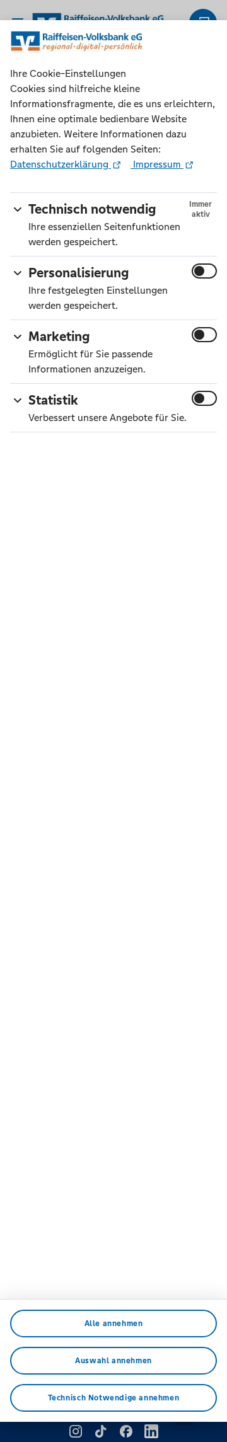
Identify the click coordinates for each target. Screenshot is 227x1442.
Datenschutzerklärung (60, 164)
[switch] (204, 271)
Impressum (157, 164)
